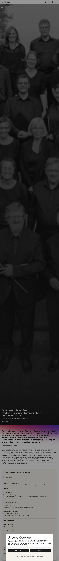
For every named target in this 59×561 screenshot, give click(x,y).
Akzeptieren (18, 550)
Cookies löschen (20, 556)
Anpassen (29, 554)
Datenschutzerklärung (37, 556)
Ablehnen (40, 550)
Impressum (28, 556)
